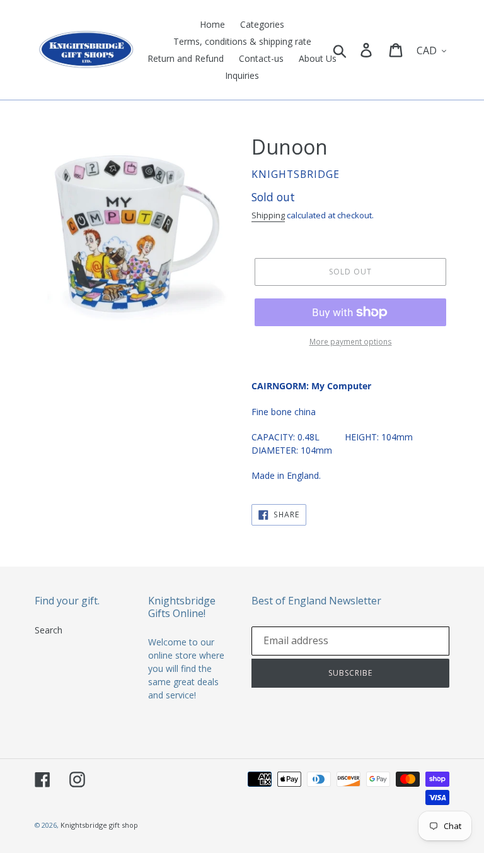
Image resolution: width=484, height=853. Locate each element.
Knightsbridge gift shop (99, 825)
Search (48, 630)
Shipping (268, 215)
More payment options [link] (350, 341)
